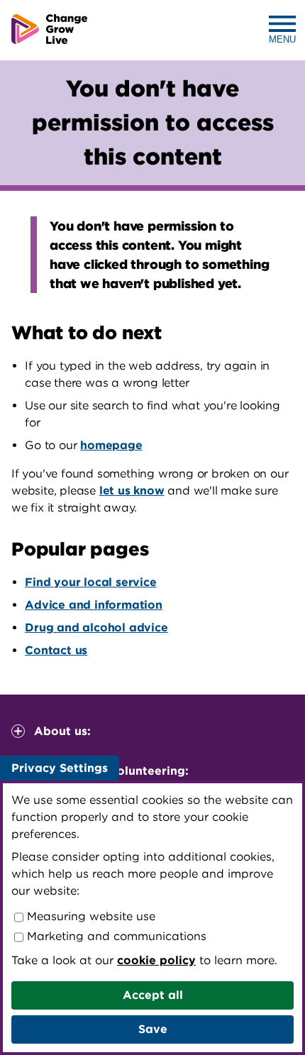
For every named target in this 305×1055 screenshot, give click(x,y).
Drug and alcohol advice (96, 627)
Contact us (56, 650)
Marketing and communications (114, 936)
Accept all (153, 995)
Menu (282, 39)
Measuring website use (89, 916)
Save (152, 1029)
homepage (111, 445)
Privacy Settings (59, 768)
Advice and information (93, 605)
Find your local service (90, 582)
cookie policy (156, 960)
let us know (132, 490)
